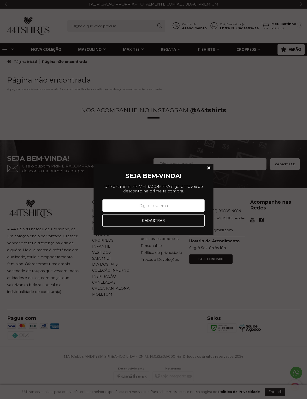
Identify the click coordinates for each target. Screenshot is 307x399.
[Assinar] (153, 220)
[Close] (209, 168)
